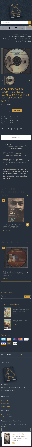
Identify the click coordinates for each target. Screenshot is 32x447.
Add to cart (17, 110)
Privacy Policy (5, 400)
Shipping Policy (5, 406)
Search (27, 297)
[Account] (9, 28)
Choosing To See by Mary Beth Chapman (20, 321)
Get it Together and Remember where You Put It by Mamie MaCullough (21, 309)
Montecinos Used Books (17, 117)
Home (15, 34)
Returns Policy (5, 403)
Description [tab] (16, 137)
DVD (11, 123)
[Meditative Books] (16, 10)
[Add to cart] (27, 224)
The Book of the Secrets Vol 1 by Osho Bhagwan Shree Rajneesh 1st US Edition (13, 226)
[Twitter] (8, 129)
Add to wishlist (6, 104)
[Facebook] (2, 129)
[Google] (20, 129)
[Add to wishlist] (3, 200)
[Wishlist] (16, 28)
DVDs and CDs (25, 34)
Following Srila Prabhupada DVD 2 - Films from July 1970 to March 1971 (13, 274)
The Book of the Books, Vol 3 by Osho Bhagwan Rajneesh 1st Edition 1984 (20, 438)
